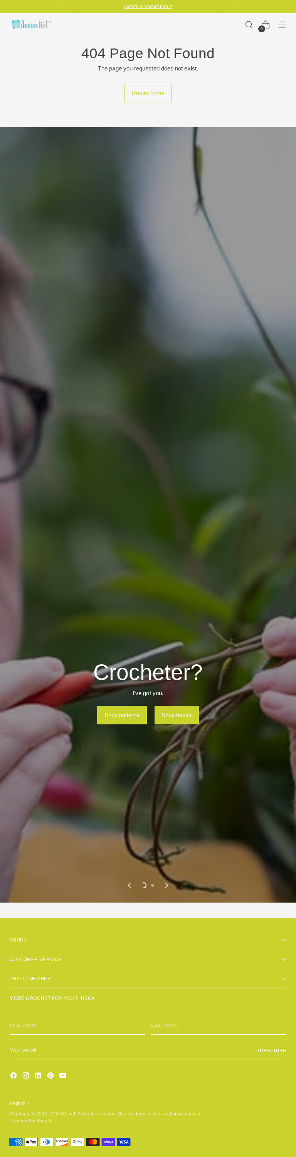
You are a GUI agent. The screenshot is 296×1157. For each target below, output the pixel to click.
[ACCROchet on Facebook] (14, 1077)
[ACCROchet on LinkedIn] (39, 1077)
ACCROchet (62, 1113)
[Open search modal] (249, 25)
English (17, 1103)
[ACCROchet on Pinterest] (51, 1077)
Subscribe (271, 1050)
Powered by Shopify (31, 1120)
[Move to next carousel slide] (166, 885)
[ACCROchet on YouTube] (63, 1077)
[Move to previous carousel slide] (130, 885)
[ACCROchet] (31, 24)
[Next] (235, 6)
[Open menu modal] (282, 25)
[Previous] (60, 6)
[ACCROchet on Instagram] (26, 1077)
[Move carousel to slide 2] (152, 885)
